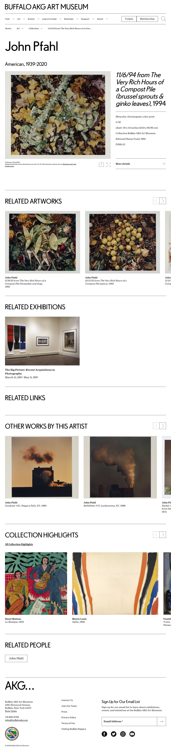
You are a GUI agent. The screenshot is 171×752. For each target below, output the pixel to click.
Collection (34, 28)
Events (31, 19)
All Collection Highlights (19, 544)
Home (8, 28)
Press (64, 711)
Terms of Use (68, 723)
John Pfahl (31, 46)
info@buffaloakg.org (16, 720)
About (100, 19)
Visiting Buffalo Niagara (73, 729)
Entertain (68, 19)
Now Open (11, 711)
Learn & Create (49, 19)
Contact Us (67, 700)
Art (18, 19)
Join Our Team (69, 706)
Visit (7, 19)
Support (85, 19)
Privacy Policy (68, 717)
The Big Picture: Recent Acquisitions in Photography (30, 371)
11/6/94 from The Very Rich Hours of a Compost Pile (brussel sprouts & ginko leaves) (70, 28)
